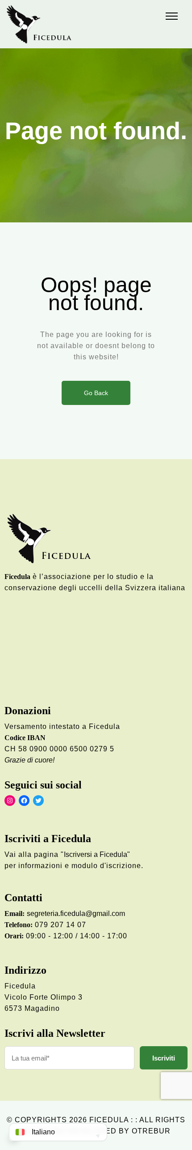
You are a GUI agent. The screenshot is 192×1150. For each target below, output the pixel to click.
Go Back (96, 392)
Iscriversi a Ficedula (95, 854)
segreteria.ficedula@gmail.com (76, 913)
